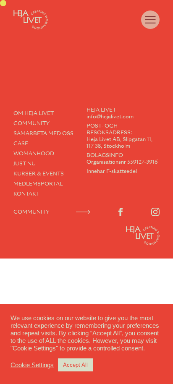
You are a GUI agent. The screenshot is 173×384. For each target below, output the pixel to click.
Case (20, 143)
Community (31, 123)
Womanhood (33, 153)
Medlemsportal (38, 184)
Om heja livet (33, 113)
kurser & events (38, 174)
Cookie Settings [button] (32, 365)
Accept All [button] (75, 365)
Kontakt (26, 194)
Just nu (24, 163)
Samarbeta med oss (43, 133)
